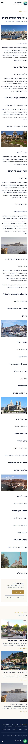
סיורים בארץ (10, 726)
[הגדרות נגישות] (2, 741)
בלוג (5, 726)
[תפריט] (2, 3)
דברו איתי (18, 592)
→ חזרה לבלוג (23, 11)
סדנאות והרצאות (17, 726)
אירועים (8, 729)
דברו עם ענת (25, 741)
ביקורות (20, 729)
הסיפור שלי (14, 729)
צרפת (21, 14)
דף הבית (16, 724)
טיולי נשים (25, 726)
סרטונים (25, 729)
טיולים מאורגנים (6, 724)
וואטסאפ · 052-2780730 (14, 597)
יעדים (12, 724)
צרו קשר (4, 729)
